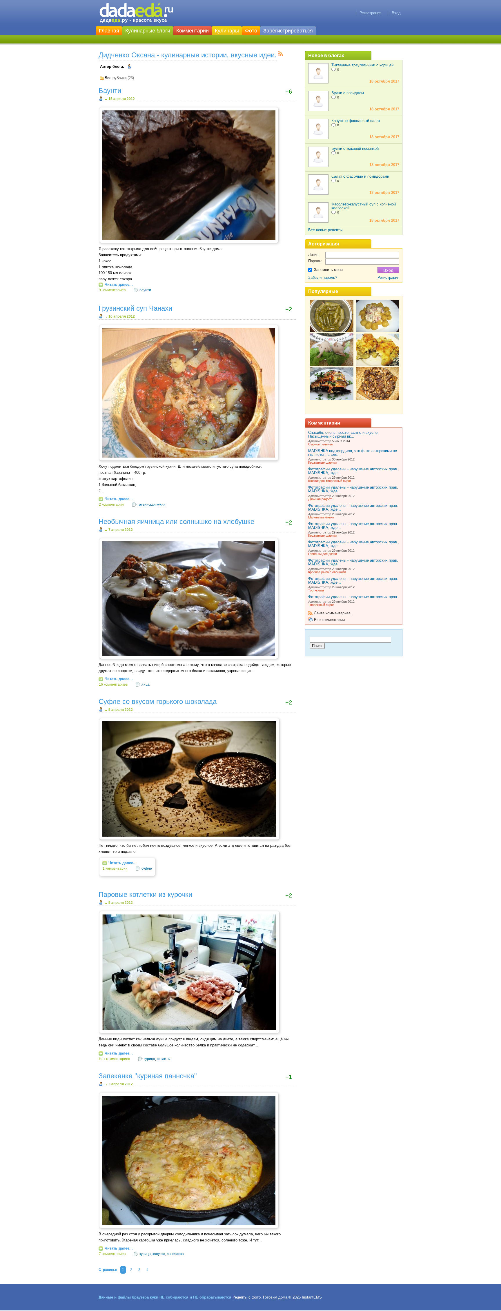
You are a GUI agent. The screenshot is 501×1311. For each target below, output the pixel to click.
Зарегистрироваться (288, 31)
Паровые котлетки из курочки (145, 894)
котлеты (163, 1059)
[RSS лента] (280, 54)
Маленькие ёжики (321, 517)
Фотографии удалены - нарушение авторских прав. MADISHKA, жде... (353, 471)
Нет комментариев (114, 1059)
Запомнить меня (328, 269)
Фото (251, 31)
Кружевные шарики (322, 462)
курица (149, 1059)
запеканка (175, 1254)
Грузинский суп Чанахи (135, 308)
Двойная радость (320, 499)
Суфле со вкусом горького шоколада (158, 701)
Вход (396, 13)
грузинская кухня (152, 504)
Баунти (110, 90)
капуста (159, 1254)
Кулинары (227, 31)
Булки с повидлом (347, 93)
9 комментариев (112, 290)
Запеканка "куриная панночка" (148, 1076)
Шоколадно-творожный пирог (329, 480)
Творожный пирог (321, 605)
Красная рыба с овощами (327, 572)
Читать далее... (119, 284)
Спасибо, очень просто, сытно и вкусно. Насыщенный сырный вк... (343, 434)
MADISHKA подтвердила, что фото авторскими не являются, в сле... (352, 453)
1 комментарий (115, 868)
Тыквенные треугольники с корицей (362, 65)
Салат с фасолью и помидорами (360, 176)
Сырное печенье (320, 444)
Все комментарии (329, 620)
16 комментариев (113, 684)
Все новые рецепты (325, 230)
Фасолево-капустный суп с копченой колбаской (363, 206)
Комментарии (192, 31)
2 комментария (111, 504)
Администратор (319, 441)
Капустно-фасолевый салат (355, 121)
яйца (145, 684)
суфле (146, 868)
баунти (145, 290)
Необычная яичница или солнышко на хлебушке (176, 521)
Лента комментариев (332, 613)
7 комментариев (112, 1254)
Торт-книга (316, 590)
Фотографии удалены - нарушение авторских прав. (353, 597)
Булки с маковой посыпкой (355, 148)
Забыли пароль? (322, 277)
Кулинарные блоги (147, 31)
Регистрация (370, 13)
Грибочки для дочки (322, 554)
